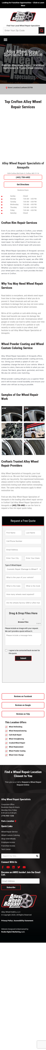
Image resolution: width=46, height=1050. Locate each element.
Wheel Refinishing (15, 727)
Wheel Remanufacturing (17, 731)
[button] (5, 39)
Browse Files (23, 622)
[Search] (37, 856)
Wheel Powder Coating (17, 751)
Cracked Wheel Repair (17, 743)
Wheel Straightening (16, 739)
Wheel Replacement (16, 747)
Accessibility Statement (23, 921)
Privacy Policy (7, 921)
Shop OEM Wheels (8, 839)
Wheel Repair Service (9, 832)
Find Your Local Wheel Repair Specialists (23, 26)
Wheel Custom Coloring (10, 835)
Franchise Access (8, 846)
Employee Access (8, 842)
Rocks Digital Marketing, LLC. (13, 932)
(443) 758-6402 (23, 177)
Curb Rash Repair (15, 735)
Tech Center (6, 849)
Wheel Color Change (16, 755)
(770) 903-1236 (7, 816)
